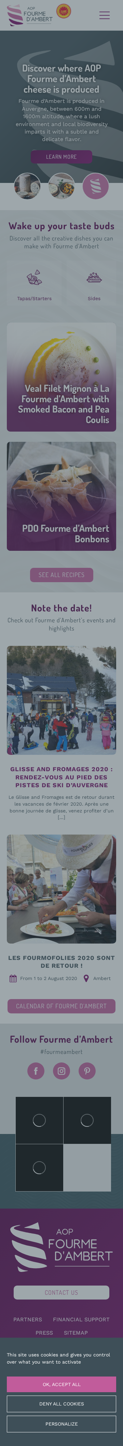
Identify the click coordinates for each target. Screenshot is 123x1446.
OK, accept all (62, 1384)
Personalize (61, 1424)
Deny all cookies (61, 1403)
